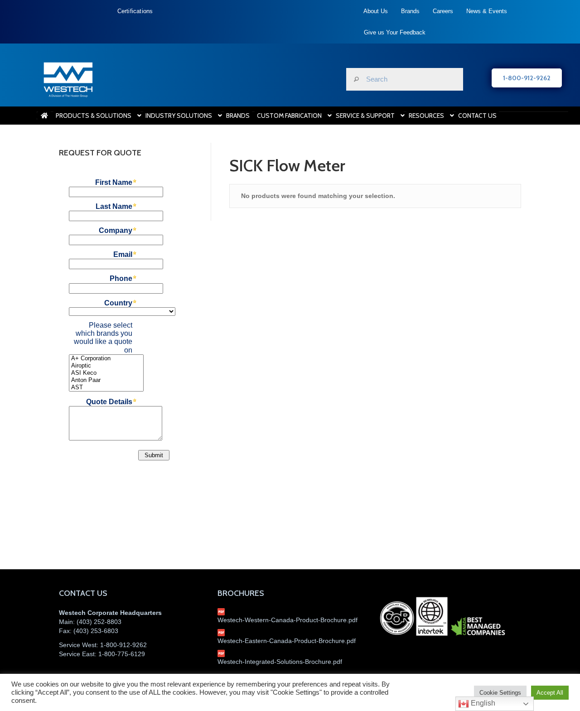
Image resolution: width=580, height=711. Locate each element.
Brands (410, 11)
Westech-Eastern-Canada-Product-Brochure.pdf (287, 640)
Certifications (135, 11)
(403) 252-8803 (99, 621)
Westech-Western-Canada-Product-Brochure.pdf (288, 620)
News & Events (486, 11)
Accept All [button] (549, 692)
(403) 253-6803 (95, 630)
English (482, 703)
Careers (443, 11)
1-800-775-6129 (121, 654)
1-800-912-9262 (123, 644)
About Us (375, 11)
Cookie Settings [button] (500, 692)
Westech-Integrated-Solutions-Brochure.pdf (280, 661)
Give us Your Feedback (394, 32)
